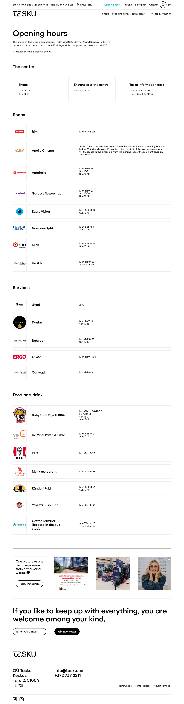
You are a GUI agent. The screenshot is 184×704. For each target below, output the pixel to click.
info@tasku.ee (68, 670)
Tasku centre (139, 13)
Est (169, 4)
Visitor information (161, 13)
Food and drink (120, 13)
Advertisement (162, 685)
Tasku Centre (124, 685)
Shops (105, 13)
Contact (153, 4)
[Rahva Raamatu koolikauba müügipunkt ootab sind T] (113, 573)
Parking (128, 4)
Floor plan (140, 4)
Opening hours (112, 4)
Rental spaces (142, 685)
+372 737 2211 (67, 675)
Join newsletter (67, 631)
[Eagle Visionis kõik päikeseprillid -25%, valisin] (154, 573)
